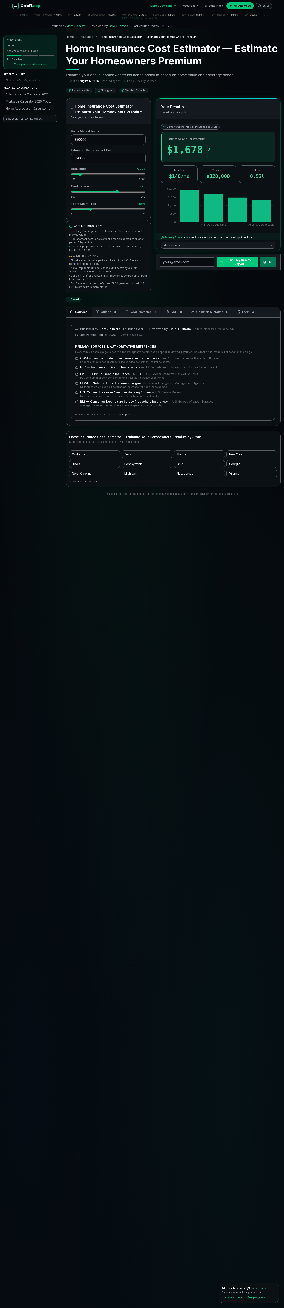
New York (235, 454)
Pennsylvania (133, 464)
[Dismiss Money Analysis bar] (272, 1288)
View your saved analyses (30, 64)
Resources (188, 5)
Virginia (234, 473)
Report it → (128, 414)
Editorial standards (204, 328)
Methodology (226, 328)
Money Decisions (161, 5)
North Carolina (81, 473)
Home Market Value (85, 131)
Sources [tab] (81, 312)
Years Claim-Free (83, 203)
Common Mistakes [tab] (212, 312)
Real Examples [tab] (143, 312)
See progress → (258, 1297)
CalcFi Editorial (119, 26)
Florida (181, 454)
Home (70, 36)
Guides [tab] (108, 312)
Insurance (86, 36)
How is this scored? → (235, 1297)
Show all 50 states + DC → (85, 481)
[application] (218, 207)
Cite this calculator (132, 334)
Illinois (76, 464)
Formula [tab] (248, 312)
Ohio (180, 464)
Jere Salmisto (76, 26)
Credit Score (80, 186)
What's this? (259, 1288)
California (78, 454)
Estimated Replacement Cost (92, 150)
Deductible (79, 169)
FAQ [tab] (176, 312)
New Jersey (185, 473)
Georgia (234, 464)
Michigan (130, 473)
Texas (128, 454)
